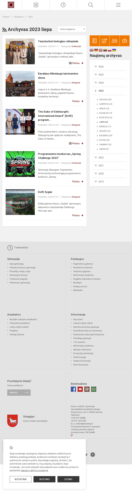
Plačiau (76, 63)
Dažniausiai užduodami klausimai (88, 334)
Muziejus (77, 282)
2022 (101, 157)
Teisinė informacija (82, 361)
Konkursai (76, 46)
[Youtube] (80, 389)
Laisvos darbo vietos (83, 323)
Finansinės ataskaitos (20, 323)
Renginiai (76, 82)
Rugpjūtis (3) (105, 117)
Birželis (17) (105, 126)
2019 (101, 181)
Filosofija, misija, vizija (20, 271)
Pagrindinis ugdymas (83, 264)
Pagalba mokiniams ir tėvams (86, 279)
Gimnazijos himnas (18, 275)
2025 (101, 74)
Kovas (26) (104, 140)
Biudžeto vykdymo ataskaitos (23, 319)
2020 (101, 173)
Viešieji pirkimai (17, 334)
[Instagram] (87, 389)
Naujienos (19, 17)
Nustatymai (21, 479)
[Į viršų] (92, 454)
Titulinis (6, 17)
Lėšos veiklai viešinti (19, 327)
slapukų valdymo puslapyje (34, 470)
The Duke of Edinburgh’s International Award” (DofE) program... (55, 115)
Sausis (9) (104, 149)
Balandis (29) (105, 135)
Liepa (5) (103, 122)
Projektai (14, 330)
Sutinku (68, 479)
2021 (101, 165)
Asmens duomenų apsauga (86, 327)
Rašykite (14, 392)
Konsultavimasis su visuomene (87, 330)
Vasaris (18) (105, 144)
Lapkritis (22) (105, 104)
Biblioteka (78, 290)
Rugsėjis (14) (105, 113)
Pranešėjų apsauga (82, 338)
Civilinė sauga (79, 357)
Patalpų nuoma (80, 286)
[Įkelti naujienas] (36, 5)
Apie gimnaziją (17, 264)
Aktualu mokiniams (82, 349)
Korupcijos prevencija (83, 353)
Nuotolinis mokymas (82, 267)
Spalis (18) (104, 108)
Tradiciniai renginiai (19, 279)
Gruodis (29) (105, 99)
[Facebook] (73, 389)
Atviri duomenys (80, 364)
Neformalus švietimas (83, 275)
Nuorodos (78, 319)
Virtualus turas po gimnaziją (22, 267)
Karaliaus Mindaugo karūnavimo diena (58, 75)
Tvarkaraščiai (21, 247)
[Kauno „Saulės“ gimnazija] (11, 4)
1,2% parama (79, 342)
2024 (101, 82)
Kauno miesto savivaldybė (35, 421)
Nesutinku (44, 479)
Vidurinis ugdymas (81, 271)
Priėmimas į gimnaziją (20, 282)
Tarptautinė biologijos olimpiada (58, 41)
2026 (101, 66)
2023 (30, 17)
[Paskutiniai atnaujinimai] (63, 5)
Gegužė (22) (105, 131)
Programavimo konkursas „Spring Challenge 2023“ (59, 156)
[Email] (93, 389)
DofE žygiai (45, 192)
